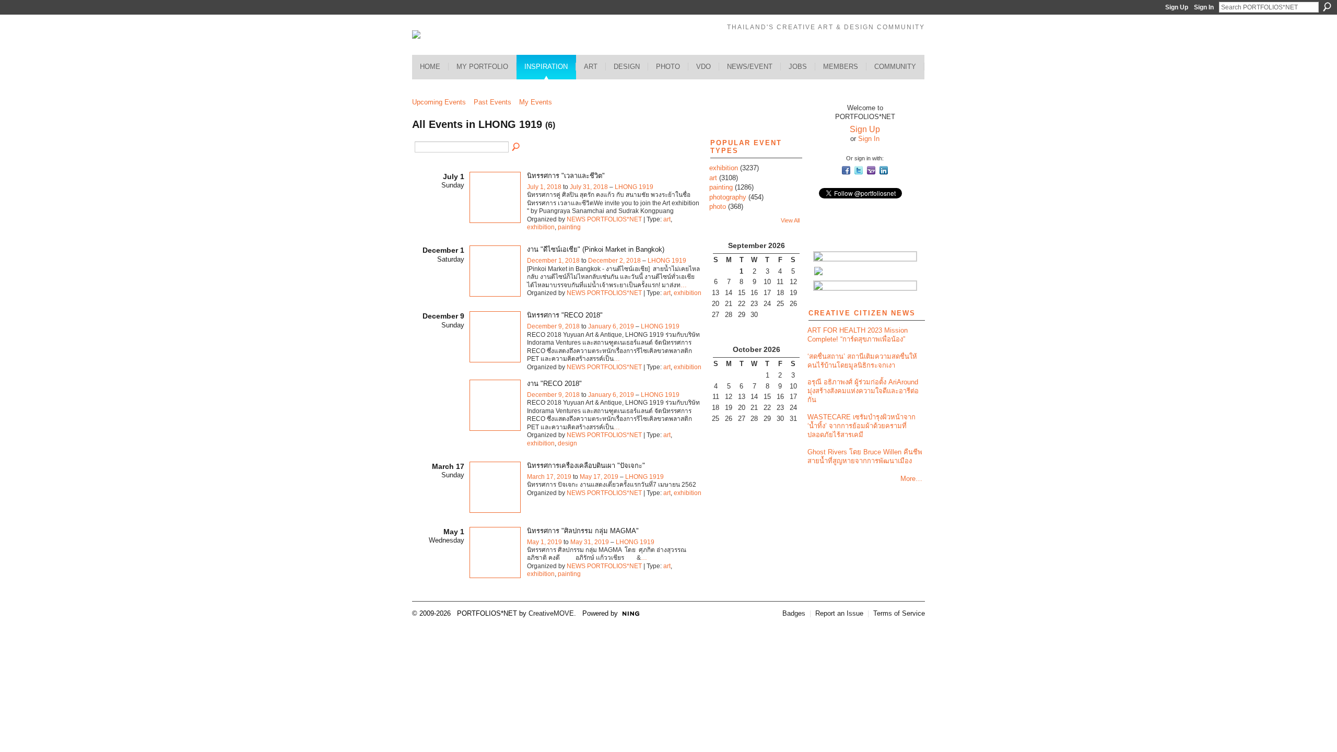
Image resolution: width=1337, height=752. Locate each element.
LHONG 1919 (634, 187)
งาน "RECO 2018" (554, 383)
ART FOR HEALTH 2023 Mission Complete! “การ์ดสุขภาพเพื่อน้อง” (857, 334)
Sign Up (1176, 7)
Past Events (492, 102)
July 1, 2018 (544, 187)
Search (1327, 6)
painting (569, 227)
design (567, 443)
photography (727, 197)
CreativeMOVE (551, 613)
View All (790, 220)
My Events (535, 102)
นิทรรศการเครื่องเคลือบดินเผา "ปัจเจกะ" (586, 465)
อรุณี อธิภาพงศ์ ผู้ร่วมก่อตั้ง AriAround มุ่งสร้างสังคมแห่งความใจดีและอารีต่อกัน (863, 391)
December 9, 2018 (553, 326)
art (667, 219)
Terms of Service (899, 613)
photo (717, 206)
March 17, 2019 (549, 476)
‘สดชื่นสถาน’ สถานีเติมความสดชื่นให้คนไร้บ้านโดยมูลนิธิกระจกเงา (862, 360)
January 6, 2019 (611, 326)
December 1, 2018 (553, 260)
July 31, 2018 (589, 187)
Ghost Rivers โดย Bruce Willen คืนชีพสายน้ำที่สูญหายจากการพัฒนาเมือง (864, 456)
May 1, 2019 (544, 542)
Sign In (1204, 7)
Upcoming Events (439, 102)
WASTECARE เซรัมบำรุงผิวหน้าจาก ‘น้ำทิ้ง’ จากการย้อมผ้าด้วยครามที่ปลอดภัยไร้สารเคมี (861, 426)
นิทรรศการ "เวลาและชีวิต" (566, 176)
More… (911, 479)
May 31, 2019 (589, 542)
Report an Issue (839, 613)
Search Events (516, 147)
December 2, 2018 (614, 260)
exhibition (541, 227)
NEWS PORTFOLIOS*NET (604, 219)
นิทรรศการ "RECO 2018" (565, 315)
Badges (793, 613)
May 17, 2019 (599, 476)
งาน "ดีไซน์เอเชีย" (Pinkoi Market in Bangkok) (595, 249)
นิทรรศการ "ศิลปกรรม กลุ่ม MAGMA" (583, 531)
